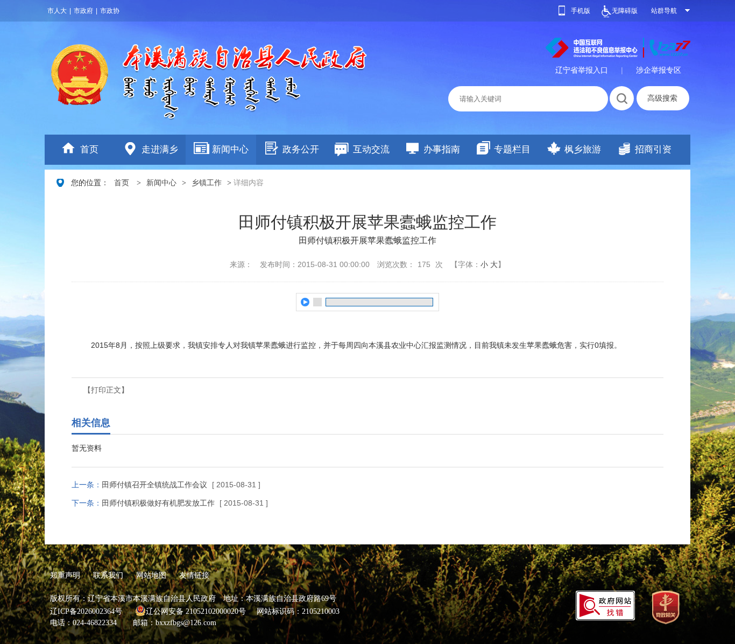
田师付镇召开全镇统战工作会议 (154, 484)
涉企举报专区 (658, 70)
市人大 (57, 11)
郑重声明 (65, 575)
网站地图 (151, 575)
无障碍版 (625, 11)
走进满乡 (160, 149)
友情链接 (194, 575)
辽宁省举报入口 (581, 70)
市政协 (109, 11)
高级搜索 (662, 98)
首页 (89, 149)
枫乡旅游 (582, 149)
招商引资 (653, 149)
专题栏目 (512, 149)
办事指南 (441, 149)
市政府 (83, 11)
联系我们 (108, 575)
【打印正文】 (106, 390)
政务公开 (300, 149)
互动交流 (371, 149)
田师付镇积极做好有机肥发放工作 (158, 503)
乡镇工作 (207, 183)
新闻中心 (230, 149)
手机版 (580, 11)
